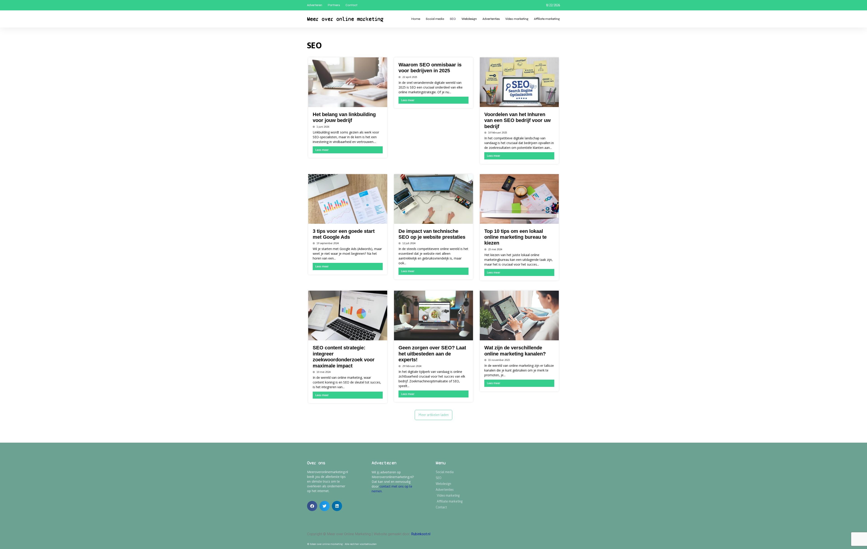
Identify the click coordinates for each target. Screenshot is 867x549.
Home (415, 19)
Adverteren (314, 5)
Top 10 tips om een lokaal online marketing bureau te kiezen (515, 237)
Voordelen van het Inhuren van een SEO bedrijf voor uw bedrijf (517, 120)
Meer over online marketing (345, 19)
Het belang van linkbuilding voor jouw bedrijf (344, 117)
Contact (351, 5)
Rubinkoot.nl (420, 534)
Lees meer (322, 150)
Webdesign (469, 19)
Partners (334, 5)
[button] (312, 506)
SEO (453, 19)
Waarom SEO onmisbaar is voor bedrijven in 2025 (430, 67)
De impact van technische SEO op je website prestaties (432, 234)
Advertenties (491, 19)
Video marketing (516, 19)
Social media (435, 19)
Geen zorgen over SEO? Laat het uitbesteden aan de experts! (432, 353)
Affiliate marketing (547, 19)
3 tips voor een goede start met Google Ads (344, 234)
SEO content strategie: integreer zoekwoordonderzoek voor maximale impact (344, 356)
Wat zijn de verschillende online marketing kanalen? (515, 350)
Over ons (316, 462)
